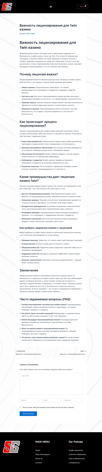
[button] (50, 6)
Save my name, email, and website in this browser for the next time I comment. (48, 407)
